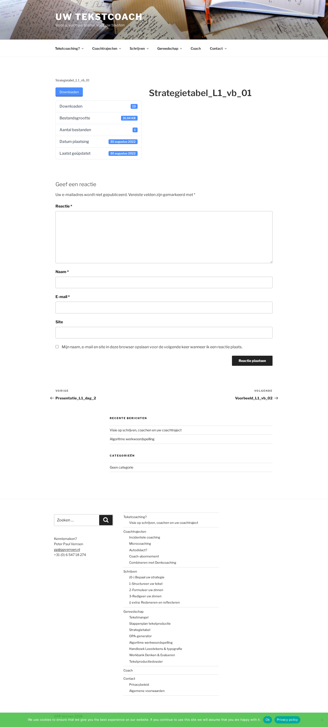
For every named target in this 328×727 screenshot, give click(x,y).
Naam (62, 271)
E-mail (62, 296)
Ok (268, 719)
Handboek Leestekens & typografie (155, 649)
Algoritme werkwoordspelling (132, 439)
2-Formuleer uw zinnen (146, 590)
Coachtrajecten (104, 48)
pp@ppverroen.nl (67, 549)
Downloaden (69, 92)
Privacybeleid (139, 684)
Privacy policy (287, 719)
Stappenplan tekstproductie (150, 623)
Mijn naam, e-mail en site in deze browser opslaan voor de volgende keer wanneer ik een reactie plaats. (152, 347)
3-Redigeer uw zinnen (145, 596)
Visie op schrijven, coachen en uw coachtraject (146, 430)
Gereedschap (167, 48)
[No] (322, 719)
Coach (196, 48)
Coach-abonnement (144, 556)
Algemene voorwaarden (147, 691)
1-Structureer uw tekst (146, 584)
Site (59, 322)
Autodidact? (138, 550)
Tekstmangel (138, 617)
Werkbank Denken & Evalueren (152, 655)
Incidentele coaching (144, 537)
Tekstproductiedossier (146, 661)
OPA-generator (140, 636)
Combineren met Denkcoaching (152, 562)
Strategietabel (139, 630)
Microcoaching (140, 543)
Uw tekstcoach (98, 17)
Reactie (63, 206)
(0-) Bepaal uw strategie (146, 577)
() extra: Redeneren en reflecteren (154, 602)
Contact (216, 48)
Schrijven (137, 48)
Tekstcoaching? (67, 48)
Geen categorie (121, 467)
